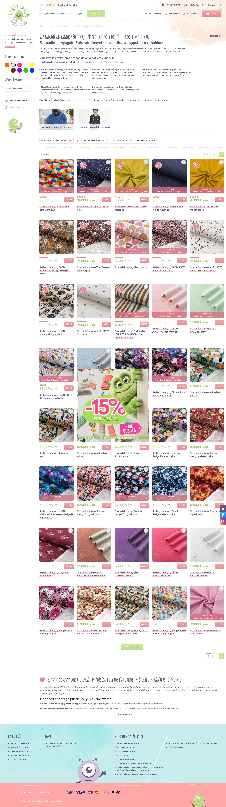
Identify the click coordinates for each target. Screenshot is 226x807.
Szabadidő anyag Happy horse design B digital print (131, 632)
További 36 (10, 47)
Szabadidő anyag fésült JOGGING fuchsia (165, 574)
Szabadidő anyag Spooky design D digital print (128, 513)
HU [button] (220, 5)
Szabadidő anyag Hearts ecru (131, 267)
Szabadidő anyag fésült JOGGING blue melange (90, 394)
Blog (203, 5)
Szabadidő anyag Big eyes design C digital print (91, 513)
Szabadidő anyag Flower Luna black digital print (169, 394)
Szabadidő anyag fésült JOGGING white (203, 574)
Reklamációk (123, 755)
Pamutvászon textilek (20, 743)
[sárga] (32, 65)
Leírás (69, 199)
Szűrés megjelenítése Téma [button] (92, 141)
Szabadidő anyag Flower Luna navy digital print (131, 394)
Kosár (213, 13)
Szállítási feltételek (191, 5)
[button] (17, 88)
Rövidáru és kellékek (20, 755)
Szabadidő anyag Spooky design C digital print (166, 513)
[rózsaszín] (19, 65)
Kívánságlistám (155, 13)
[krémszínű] (7, 70)
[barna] (13, 70)
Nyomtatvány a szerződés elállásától (134, 763)
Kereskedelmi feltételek (128, 743)
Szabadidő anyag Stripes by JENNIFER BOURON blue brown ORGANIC (130, 334)
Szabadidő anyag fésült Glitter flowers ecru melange (56, 396)
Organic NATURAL (19, 759)
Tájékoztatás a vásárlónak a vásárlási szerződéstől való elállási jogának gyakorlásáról (140, 769)
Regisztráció (192, 13)
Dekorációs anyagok (20, 751)
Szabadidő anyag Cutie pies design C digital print (92, 632)
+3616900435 (46, 5)
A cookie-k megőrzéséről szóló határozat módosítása (193, 743)
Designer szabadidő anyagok (20, 42)
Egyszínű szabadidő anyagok (19, 39)
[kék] (32, 70)
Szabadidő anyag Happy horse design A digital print (169, 632)
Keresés (96, 13)
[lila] (19, 70)
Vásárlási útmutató (126, 747)
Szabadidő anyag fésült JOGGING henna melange (91, 574)
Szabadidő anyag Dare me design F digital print (166, 455)
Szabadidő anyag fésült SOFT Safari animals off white (206, 269)
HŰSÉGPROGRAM (173, 5)
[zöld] (25, 70)
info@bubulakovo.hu (66, 5)
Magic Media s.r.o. (37, 801)
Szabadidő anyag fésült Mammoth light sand (52, 333)
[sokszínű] (13, 65)
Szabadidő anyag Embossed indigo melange (167, 208)
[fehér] (25, 65)
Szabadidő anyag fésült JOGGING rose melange (165, 330)
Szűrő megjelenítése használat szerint (135, 141)
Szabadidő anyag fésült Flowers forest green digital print (54, 270)
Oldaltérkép (27, 792)
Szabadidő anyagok (19, 747)
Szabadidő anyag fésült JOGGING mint (203, 330)
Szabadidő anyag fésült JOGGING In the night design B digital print (56, 514)
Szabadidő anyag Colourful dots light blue (54, 208)
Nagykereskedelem (126, 759)
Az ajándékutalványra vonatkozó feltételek (136, 774)
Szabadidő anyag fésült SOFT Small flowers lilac (168, 269)
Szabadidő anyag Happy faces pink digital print (55, 632)
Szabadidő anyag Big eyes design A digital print (204, 455)
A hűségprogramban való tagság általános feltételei (61, 745)
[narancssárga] (7, 65)
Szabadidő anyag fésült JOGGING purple (127, 574)
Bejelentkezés (174, 13)
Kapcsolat (212, 5)
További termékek (132, 646)
